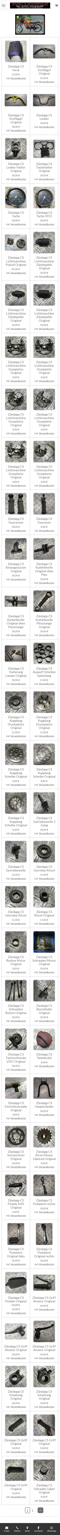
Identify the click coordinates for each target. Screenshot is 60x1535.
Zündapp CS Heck (16, 68)
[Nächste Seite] (40, 1510)
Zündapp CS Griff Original (16, 1441)
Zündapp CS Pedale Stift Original (16, 1204)
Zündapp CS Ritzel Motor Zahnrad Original (44, 1155)
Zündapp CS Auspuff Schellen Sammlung (44, 672)
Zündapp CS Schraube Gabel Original (44, 1488)
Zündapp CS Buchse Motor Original (16, 960)
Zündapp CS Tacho (16, 214)
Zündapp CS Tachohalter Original (44, 167)
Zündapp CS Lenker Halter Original (15, 167)
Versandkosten (18, 78)
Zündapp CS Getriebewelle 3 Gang (44, 821)
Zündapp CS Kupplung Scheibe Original (16, 773)
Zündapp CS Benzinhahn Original (44, 1009)
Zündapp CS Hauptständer (44, 1104)
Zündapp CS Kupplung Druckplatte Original (16, 722)
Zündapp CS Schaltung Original (16, 1395)
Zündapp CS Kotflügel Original (44, 70)
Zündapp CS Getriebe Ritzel (44, 868)
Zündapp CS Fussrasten (16, 520)
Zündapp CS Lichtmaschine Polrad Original (16, 261)
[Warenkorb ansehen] (56, 5)
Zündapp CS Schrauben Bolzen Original (15, 1009)
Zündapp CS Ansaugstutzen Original (16, 567)
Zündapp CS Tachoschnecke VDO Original (16, 1058)
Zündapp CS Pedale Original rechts (16, 1301)
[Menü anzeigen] (3, 5)
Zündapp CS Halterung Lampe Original (15, 672)
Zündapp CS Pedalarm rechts (44, 1202)
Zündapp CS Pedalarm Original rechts (44, 1252)
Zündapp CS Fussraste (44, 520)
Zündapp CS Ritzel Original (44, 913)
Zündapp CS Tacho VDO (44, 214)
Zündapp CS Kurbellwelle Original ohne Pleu (44, 569)
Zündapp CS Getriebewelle (16, 868)
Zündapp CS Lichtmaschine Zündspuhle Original (44, 263)
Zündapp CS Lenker (44, 116)
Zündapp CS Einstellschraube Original (16, 1106)
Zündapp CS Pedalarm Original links (16, 1252)
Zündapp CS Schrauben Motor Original (44, 960)
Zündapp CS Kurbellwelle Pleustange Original (44, 621)
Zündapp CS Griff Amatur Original (44, 1299)
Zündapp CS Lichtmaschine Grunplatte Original (16, 367)
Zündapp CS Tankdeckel (44, 1056)
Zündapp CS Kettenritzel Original (15, 1155)
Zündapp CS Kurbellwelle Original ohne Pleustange (16, 621)
